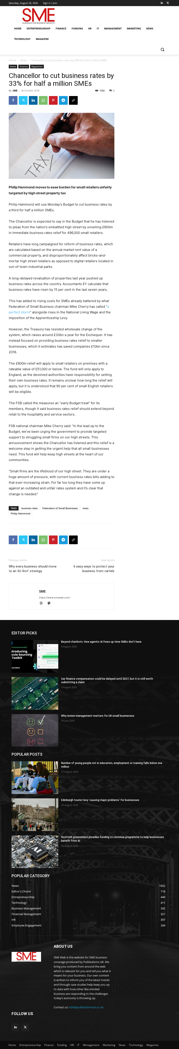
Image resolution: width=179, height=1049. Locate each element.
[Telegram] (63, 100)
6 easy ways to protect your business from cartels (94, 568)
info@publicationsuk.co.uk (86, 1007)
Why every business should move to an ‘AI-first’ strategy (33, 568)
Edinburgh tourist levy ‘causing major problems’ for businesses (100, 800)
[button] (162, 49)
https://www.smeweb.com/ (54, 597)
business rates (29, 508)
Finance (24, 66)
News (23, 60)
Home (12, 60)
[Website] (43, 603)
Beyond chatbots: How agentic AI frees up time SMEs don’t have (101, 641)
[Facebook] (13, 100)
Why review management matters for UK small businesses (97, 715)
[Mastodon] (50, 603)
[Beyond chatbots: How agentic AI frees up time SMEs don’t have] (35, 656)
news (85, 508)
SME (15, 90)
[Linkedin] (161, 3)
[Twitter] (167, 3)
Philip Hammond (20, 513)
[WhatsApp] (43, 100)
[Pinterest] (53, 100)
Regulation (37, 66)
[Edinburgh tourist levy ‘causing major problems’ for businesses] (35, 814)
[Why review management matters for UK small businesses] (35, 730)
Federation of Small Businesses (60, 508)
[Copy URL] (73, 100)
